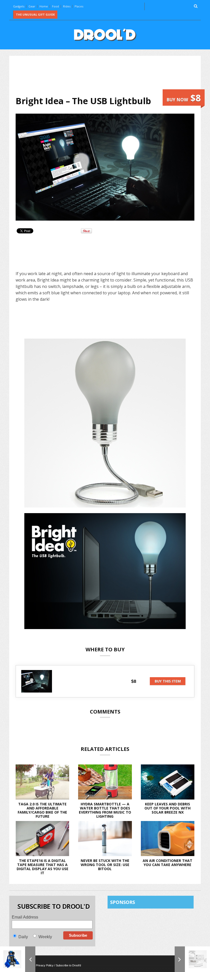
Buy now (183, 98)
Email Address (25, 917)
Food (55, 6)
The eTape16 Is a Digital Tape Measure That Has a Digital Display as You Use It (42, 866)
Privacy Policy (45, 965)
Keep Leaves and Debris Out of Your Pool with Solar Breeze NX (167, 808)
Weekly (45, 937)
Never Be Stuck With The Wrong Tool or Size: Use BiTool (105, 864)
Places (79, 6)
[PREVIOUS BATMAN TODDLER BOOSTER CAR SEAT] (17, 959)
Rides (66, 6)
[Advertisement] (109, 75)
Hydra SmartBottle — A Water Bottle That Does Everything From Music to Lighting (105, 810)
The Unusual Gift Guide (35, 14)
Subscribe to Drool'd (68, 965)
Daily (23, 937)
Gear (31, 6)
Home (43, 6)
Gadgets (18, 6)
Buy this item (168, 681)
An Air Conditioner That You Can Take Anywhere (167, 862)
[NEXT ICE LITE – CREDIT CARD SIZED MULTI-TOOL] (192, 959)
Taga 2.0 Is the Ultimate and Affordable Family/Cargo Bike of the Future (42, 810)
